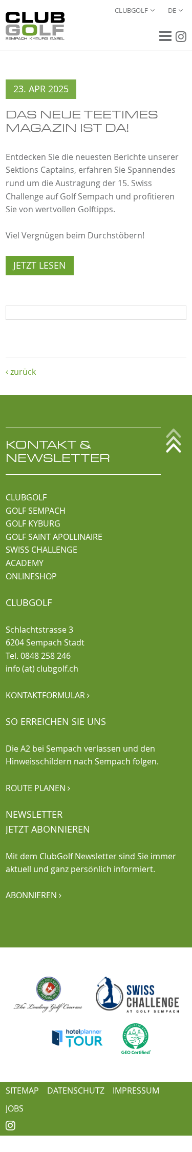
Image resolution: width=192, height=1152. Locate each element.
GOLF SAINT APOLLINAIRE (54, 536)
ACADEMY (25, 563)
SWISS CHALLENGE (41, 549)
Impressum (136, 1090)
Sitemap (22, 1090)
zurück (21, 371)
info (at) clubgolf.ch (42, 668)
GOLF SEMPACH (36, 510)
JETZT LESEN (39, 265)
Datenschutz (75, 1090)
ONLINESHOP (31, 576)
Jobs (15, 1108)
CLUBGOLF (26, 497)
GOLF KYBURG (33, 523)
